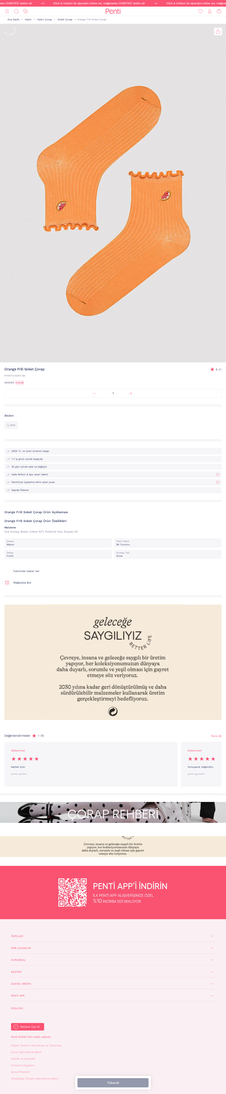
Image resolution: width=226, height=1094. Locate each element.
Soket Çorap (65, 19)
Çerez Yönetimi (20, 1071)
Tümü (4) (216, 736)
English (17, 1008)
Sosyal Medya (21, 983)
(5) (219, 369)
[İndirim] (25, 11)
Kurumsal (18, 960)
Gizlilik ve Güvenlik (23, 1058)
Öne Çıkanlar (21, 948)
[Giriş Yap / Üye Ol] (209, 11)
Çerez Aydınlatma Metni (26, 1052)
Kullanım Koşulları (22, 1065)
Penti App (17, 995)
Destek (16, 971)
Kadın (28, 19)
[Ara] (16, 11)
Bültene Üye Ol (30, 1026)
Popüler (17, 936)
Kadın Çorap (44, 19)
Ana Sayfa (13, 19)
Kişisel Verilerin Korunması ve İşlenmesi (36, 1045)
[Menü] (7, 11)
